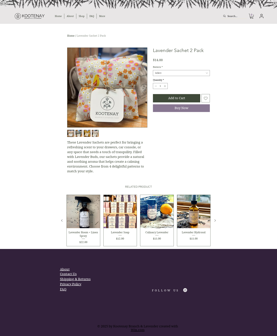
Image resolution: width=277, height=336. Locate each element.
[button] (252, 16)
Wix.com (138, 330)
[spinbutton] (160, 86)
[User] (261, 16)
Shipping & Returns (75, 279)
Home (71, 35)
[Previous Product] (62, 220)
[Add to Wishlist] (205, 98)
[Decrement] (155, 86)
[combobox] (181, 73)
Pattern (158, 67)
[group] (138, 220)
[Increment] (165, 86)
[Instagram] (185, 290)
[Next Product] (215, 220)
